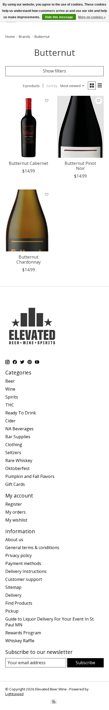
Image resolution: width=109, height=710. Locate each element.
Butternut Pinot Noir (80, 165)
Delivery (13, 595)
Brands (24, 36)
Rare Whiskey (18, 460)
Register (13, 504)
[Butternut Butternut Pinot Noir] (80, 127)
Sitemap (13, 587)
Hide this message (59, 17)
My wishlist (16, 520)
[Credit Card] (53, 702)
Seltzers (13, 452)
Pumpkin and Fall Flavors (29, 476)
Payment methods (23, 563)
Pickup (12, 611)
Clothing (13, 444)
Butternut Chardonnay (28, 259)
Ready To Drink (20, 413)
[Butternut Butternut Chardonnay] (28, 220)
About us (14, 539)
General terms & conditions (32, 547)
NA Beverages (19, 429)
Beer (10, 381)
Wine (10, 389)
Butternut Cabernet (28, 163)
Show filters (54, 71)
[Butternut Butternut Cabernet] (28, 127)
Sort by (52, 85)
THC (9, 405)
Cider (10, 421)
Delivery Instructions (26, 571)
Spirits (11, 397)
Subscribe (85, 663)
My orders (15, 512)
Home (10, 36)
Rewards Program (23, 633)
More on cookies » (92, 17)
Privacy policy (18, 555)
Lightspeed (14, 693)
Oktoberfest (17, 468)
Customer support (23, 579)
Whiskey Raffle (19, 641)
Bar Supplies (17, 437)
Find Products (18, 603)
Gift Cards (15, 484)
